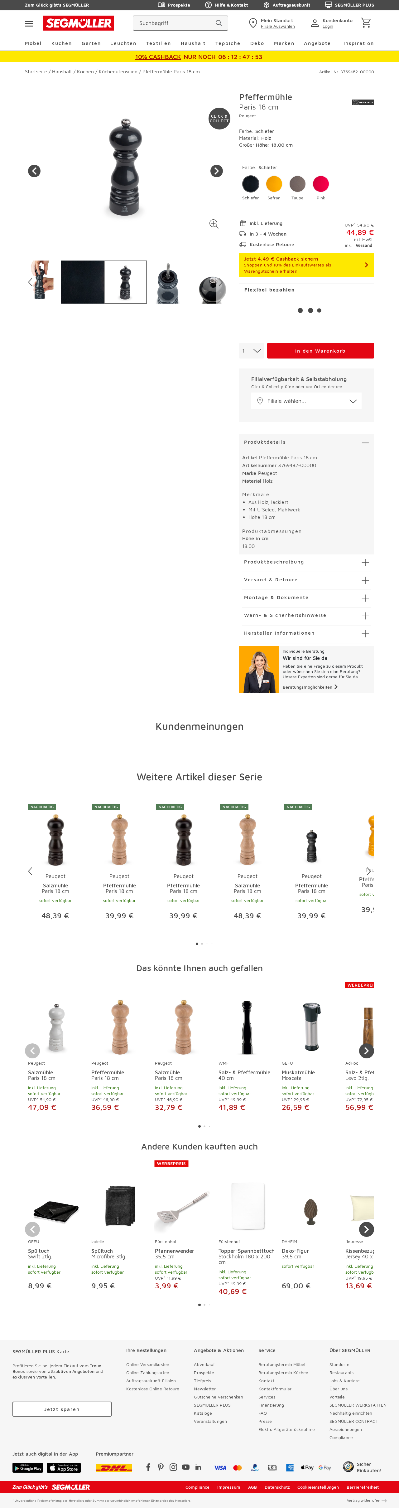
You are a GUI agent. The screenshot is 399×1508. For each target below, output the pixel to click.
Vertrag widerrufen (363, 1500)
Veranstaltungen (210, 1421)
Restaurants (341, 1372)
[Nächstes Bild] (216, 171)
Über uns (338, 1388)
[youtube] (186, 1468)
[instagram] (173, 1468)
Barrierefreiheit (363, 1487)
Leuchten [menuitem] (123, 43)
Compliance (341, 1437)
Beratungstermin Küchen (283, 1372)
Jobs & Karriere (344, 1380)
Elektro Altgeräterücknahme (286, 1429)
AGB (252, 1487)
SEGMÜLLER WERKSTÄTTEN (358, 1405)
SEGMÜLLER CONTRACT (353, 1421)
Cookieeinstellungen (318, 1487)
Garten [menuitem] (91, 43)
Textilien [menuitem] (158, 43)
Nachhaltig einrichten (350, 1413)
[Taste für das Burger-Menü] (28, 23)
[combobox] (251, 351)
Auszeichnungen (345, 1429)
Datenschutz (277, 1487)
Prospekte (179, 4)
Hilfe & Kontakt (231, 4)
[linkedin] (198, 1468)
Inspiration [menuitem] (359, 43)
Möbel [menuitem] (33, 43)
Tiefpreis (202, 1380)
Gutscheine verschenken (218, 1396)
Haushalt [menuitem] (193, 43)
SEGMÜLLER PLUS (354, 4)
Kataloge (203, 1413)
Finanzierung (271, 1405)
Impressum (228, 1487)
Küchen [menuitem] (61, 43)
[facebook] (148, 1468)
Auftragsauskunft (291, 4)
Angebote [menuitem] (317, 43)
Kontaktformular (274, 1388)
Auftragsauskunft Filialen (151, 1380)
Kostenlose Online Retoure (153, 1388)
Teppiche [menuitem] (228, 43)
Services (266, 1396)
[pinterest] (161, 1468)
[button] (214, 223)
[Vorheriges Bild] (34, 171)
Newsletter (205, 1388)
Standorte (339, 1364)
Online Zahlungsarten (147, 1372)
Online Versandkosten (147, 1364)
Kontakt (266, 1380)
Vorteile (337, 1396)
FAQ (262, 1413)
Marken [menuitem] (284, 43)
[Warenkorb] (367, 23)
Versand (364, 245)
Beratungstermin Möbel (281, 1364)
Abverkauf (204, 1364)
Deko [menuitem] (257, 43)
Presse (265, 1421)
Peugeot (247, 115)
